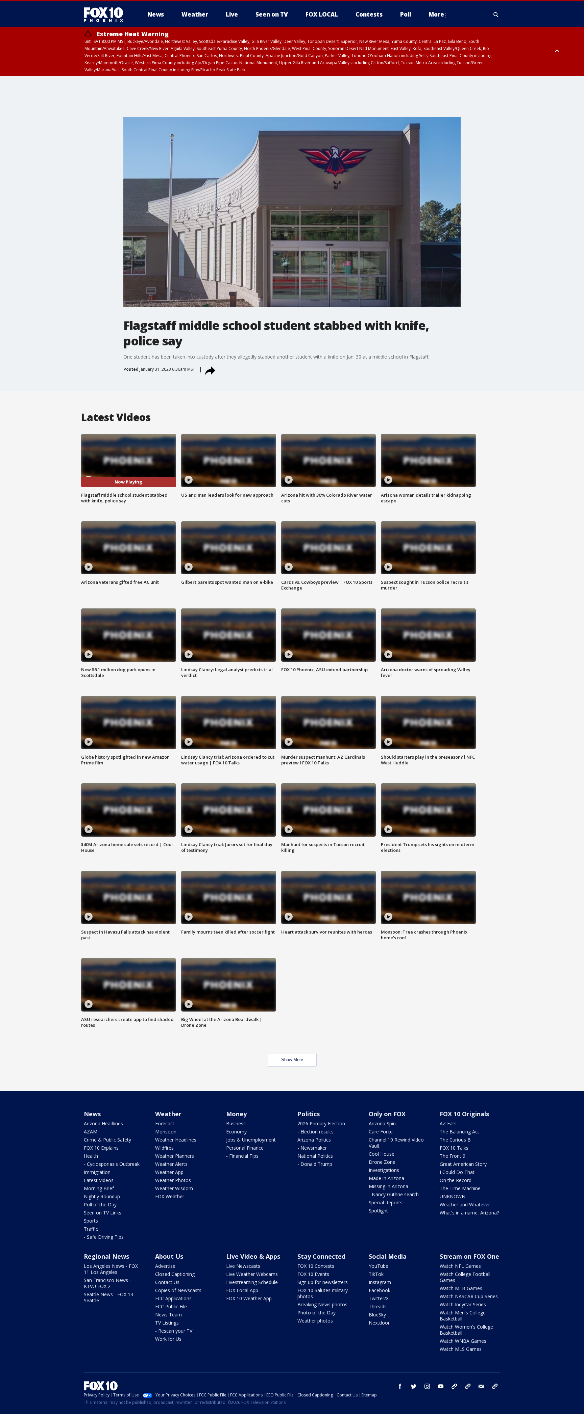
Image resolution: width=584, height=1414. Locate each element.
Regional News (106, 1256)
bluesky (467, 1386)
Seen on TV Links (102, 1212)
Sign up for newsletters (322, 1282)
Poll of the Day (100, 1204)
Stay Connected (321, 1256)
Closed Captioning (175, 1274)
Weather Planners (174, 1156)
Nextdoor (379, 1322)
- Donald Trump (314, 1164)
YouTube (378, 1266)
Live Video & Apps (253, 1256)
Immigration (97, 1172)
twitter (413, 1386)
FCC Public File (171, 1306)
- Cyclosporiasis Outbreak (112, 1164)
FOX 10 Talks (454, 1148)
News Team (168, 1314)
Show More (292, 1059)
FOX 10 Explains (101, 1148)
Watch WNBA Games (463, 1341)
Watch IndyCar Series (463, 1304)
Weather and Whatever (465, 1204)
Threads (378, 1306)
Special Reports (386, 1202)
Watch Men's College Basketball (463, 1315)
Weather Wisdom (174, 1188)
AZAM (90, 1131)
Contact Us (167, 1282)
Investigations (384, 1170)
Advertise (165, 1266)
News (92, 1114)
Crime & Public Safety (107, 1139)
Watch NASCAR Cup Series (469, 1296)
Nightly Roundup (102, 1196)
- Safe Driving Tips (104, 1237)
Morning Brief (99, 1188)
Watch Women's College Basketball (466, 1330)
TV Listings (167, 1322)
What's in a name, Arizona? (469, 1212)
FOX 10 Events (313, 1274)
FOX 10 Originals (464, 1114)
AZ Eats (448, 1123)
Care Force (381, 1131)
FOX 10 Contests (315, 1266)
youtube (440, 1386)
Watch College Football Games (465, 1277)
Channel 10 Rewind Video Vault (396, 1142)
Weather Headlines (175, 1139)
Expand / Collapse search (496, 14)
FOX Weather (169, 1196)
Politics (308, 1114)
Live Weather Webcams (252, 1274)
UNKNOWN (452, 1196)
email (481, 1386)
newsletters (494, 1386)
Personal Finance (245, 1148)
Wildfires (164, 1148)
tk (454, 1386)
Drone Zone (382, 1162)
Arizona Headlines (103, 1123)
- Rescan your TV (173, 1331)
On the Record (455, 1180)
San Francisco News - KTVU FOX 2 (107, 1283)
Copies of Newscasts (178, 1290)
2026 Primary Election (321, 1123)
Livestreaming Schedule (252, 1282)
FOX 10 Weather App (249, 1298)
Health (91, 1156)
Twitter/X (379, 1298)
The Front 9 (452, 1156)
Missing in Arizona (388, 1186)
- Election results (315, 1131)
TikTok (376, 1274)
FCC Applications (173, 1298)
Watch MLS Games (461, 1349)
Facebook (379, 1290)
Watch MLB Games (461, 1288)
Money (236, 1114)
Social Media (388, 1256)
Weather (168, 1114)
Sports (91, 1220)
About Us (169, 1256)
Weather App (169, 1172)
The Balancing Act (459, 1131)
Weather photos (315, 1320)
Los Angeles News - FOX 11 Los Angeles (111, 1269)
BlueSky (377, 1314)
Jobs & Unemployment (251, 1139)
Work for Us (168, 1339)
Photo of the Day (316, 1312)
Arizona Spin (382, 1123)
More (436, 14)
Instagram (380, 1282)
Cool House (381, 1154)
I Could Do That (457, 1172)
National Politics (315, 1156)
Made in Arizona (386, 1178)
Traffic (91, 1229)
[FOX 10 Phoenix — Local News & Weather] (106, 14)
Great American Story (463, 1164)
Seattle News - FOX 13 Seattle (108, 1297)
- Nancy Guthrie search (394, 1194)
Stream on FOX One (469, 1256)
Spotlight (378, 1210)
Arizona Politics (314, 1139)
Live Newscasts (243, 1266)
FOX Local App (242, 1290)
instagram (427, 1386)
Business (236, 1123)
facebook (400, 1386)
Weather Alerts (171, 1164)
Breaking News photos (322, 1304)
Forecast (164, 1123)
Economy (236, 1131)
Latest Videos (99, 1180)
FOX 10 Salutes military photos (322, 1293)
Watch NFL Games (460, 1266)
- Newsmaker (312, 1148)
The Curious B (455, 1139)
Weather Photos (173, 1180)
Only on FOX (387, 1114)
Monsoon (165, 1131)
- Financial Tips (242, 1156)
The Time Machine (460, 1188)
